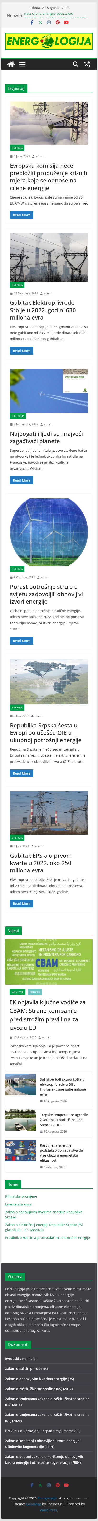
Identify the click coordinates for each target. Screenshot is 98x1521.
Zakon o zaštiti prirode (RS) (27, 1368)
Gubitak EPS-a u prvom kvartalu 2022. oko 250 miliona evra (41, 862)
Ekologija (18, 416)
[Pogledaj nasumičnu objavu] (87, 64)
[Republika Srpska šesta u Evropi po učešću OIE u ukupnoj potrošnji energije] (49, 681)
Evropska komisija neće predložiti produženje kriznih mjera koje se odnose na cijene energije (48, 177)
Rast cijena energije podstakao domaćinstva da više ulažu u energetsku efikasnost (61, 1153)
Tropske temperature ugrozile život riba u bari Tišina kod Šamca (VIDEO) (64, 1119)
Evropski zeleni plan (21, 1358)
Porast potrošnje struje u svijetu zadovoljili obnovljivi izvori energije (46, 594)
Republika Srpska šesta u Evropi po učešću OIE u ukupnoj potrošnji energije (46, 732)
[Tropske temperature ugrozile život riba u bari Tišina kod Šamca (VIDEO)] (20, 1123)
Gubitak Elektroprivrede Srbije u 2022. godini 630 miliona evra (43, 309)
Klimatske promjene (21, 1196)
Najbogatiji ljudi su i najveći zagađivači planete (46, 437)
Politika (35, 992)
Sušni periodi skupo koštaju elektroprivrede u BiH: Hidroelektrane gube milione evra (63, 1087)
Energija (17, 147)
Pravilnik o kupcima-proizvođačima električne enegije (47, 1237)
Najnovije (17, 992)
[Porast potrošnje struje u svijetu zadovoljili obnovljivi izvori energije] (49, 532)
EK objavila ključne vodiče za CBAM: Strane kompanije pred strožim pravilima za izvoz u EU (48, 1015)
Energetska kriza (18, 1204)
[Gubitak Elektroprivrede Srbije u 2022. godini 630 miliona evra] (49, 257)
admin (40, 156)
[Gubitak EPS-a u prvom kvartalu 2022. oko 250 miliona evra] (49, 813)
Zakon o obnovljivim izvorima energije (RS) (39, 1379)
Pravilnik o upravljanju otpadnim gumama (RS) (42, 1430)
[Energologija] (11, 64)
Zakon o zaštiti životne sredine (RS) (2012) (39, 1388)
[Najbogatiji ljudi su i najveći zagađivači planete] (49, 391)
